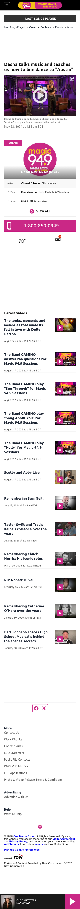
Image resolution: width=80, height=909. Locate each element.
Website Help (13, 814)
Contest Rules (13, 746)
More (70, 27)
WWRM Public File (16, 766)
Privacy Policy (18, 841)
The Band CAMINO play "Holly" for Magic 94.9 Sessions (24, 447)
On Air (32, 27)
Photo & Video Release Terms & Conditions (33, 779)
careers (40, 844)
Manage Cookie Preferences (22, 849)
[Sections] (7, 5)
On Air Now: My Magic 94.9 (40, 172)
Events (59, 27)
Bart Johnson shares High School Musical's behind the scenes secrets (26, 636)
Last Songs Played (14, 27)
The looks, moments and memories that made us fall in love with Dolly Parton (24, 327)
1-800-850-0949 (41, 225)
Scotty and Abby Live (22, 472)
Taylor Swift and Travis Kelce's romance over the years (25, 529)
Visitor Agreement (63, 838)
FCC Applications (15, 773)
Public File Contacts (17, 759)
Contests (46, 27)
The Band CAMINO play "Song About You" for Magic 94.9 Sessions (24, 417)
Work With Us (13, 739)
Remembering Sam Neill (24, 498)
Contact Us (11, 732)
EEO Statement (14, 752)
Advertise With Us (16, 797)
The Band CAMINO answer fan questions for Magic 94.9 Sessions (25, 358)
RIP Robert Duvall (19, 580)
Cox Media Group (24, 836)
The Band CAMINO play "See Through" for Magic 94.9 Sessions (25, 388)
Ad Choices (11, 844)
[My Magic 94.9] (40, 5)
